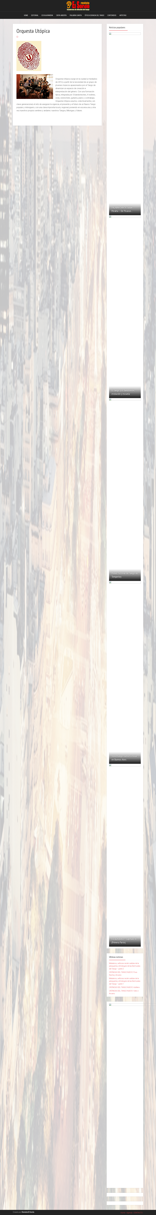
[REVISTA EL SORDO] (78, 5)
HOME (26, 15)
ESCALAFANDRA (47, 15)
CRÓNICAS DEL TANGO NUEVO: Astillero (124, 987)
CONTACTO (138, 1213)
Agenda (129, 1213)
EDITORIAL (34, 15)
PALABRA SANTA (76, 15)
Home (123, 1213)
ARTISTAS (122, 15)
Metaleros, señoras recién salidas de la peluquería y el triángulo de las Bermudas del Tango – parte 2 (124, 966)
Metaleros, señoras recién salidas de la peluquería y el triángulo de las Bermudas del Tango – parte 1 (124, 981)
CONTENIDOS (111, 15)
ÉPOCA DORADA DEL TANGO (94, 15)
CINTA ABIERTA (61, 15)
